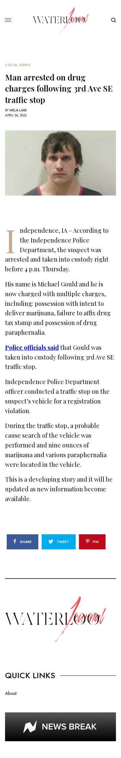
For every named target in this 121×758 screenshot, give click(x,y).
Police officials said (32, 347)
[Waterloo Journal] (60, 20)
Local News (18, 65)
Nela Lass (18, 110)
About (10, 693)
